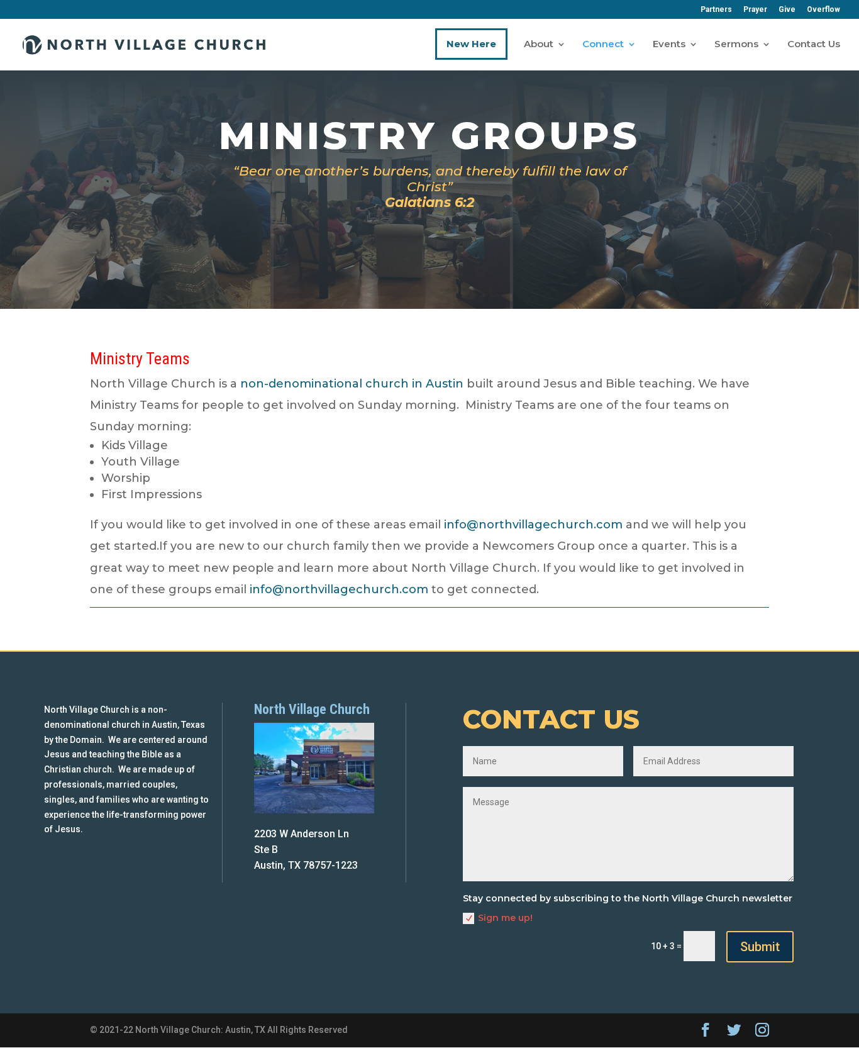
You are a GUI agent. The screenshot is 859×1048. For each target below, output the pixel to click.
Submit (760, 946)
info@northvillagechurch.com (533, 525)
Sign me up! (505, 917)
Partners (716, 10)
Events (669, 45)
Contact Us (813, 45)
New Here (471, 44)
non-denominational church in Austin (351, 384)
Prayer (755, 10)
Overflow (823, 10)
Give (787, 10)
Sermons (736, 45)
